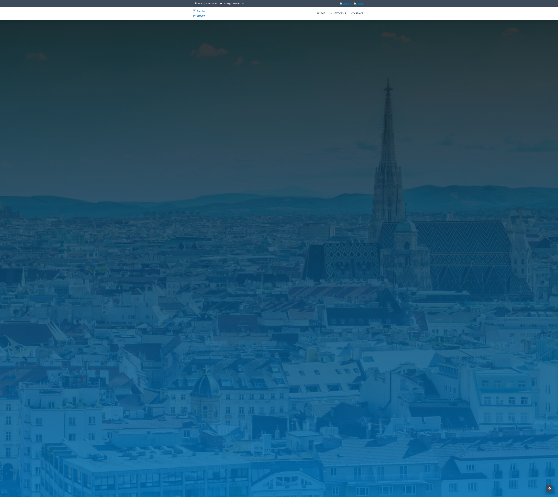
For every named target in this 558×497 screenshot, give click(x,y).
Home (321, 13)
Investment (338, 13)
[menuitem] (345, 3)
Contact (357, 13)
